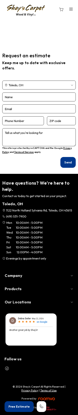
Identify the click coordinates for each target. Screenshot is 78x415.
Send (68, 162)
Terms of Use (48, 390)
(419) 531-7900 (16, 216)
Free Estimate (19, 406)
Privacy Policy (29, 390)
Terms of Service (24, 152)
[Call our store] (41, 406)
